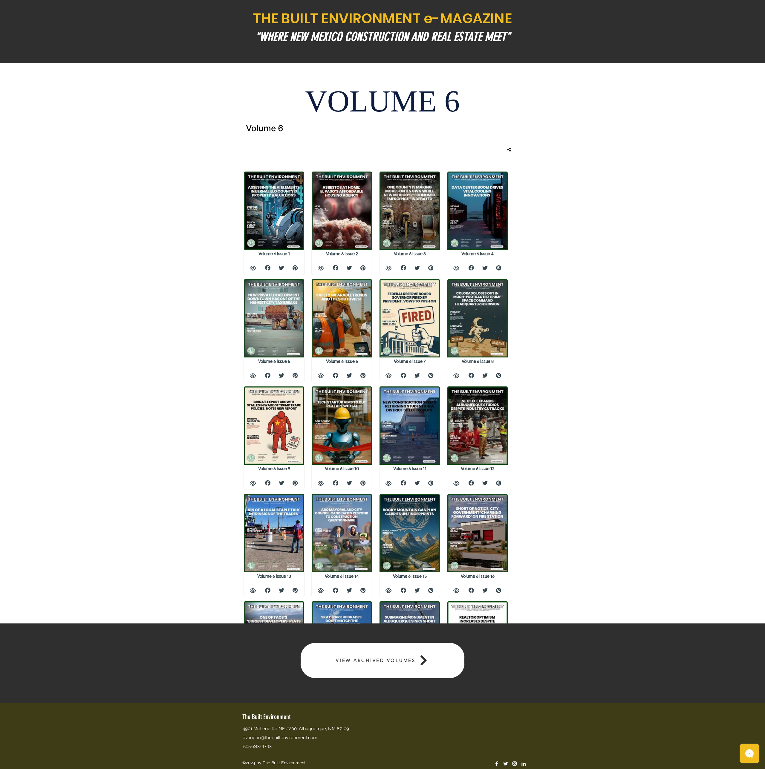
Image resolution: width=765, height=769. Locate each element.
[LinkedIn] (524, 764)
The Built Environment (266, 717)
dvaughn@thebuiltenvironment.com (280, 737)
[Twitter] (506, 764)
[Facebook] (497, 764)
